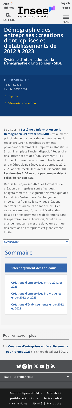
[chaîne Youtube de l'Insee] (41, 368)
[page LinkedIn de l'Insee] (30, 368)
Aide (6, 4)
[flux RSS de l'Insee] (53, 368)
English (65, 3)
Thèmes (9, 7)
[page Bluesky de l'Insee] (18, 368)
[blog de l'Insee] (47, 368)
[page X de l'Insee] (36, 368)
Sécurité (37, 403)
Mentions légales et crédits (26, 393)
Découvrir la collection (22, 103)
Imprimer (14, 96)
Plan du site (54, 403)
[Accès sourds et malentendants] (12, 4)
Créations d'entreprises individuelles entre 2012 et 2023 (36, 295)
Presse (66, 7)
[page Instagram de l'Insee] (24, 368)
